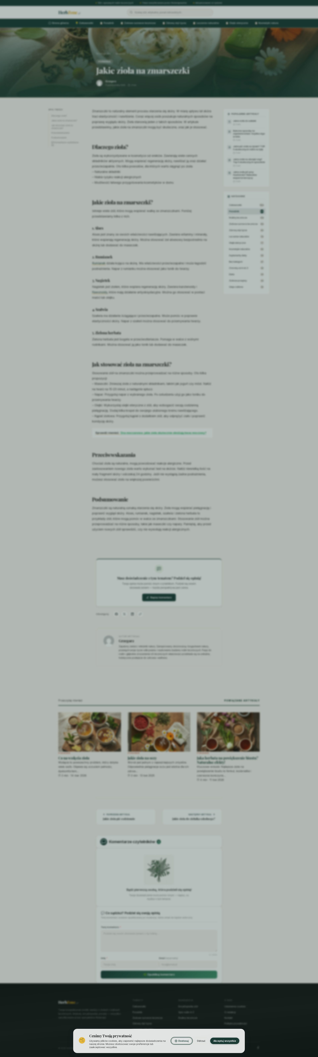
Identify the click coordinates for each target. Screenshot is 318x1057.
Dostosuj (183, 1040)
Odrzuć (201, 1040)
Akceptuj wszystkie (224, 1040)
